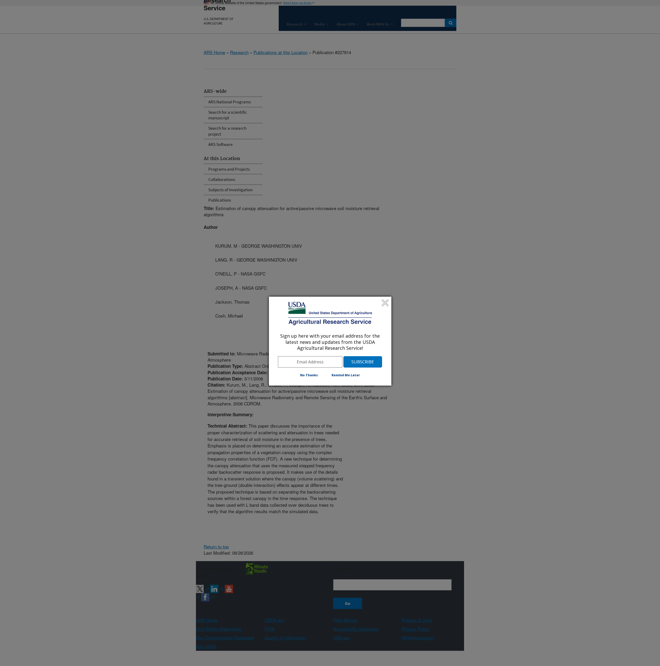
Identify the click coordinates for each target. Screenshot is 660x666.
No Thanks (309, 375)
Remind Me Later (346, 375)
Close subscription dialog (385, 302)
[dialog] (330, 341)
